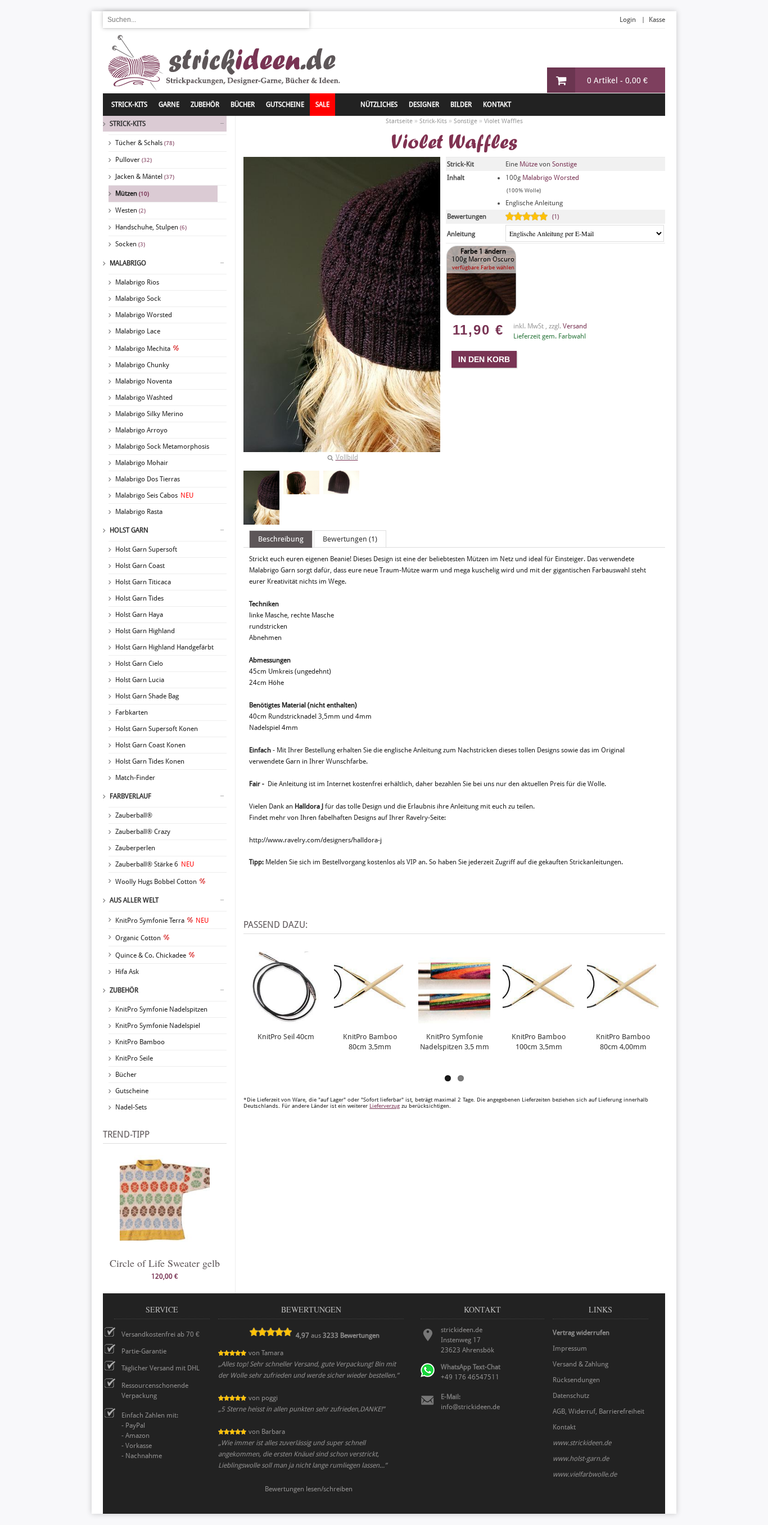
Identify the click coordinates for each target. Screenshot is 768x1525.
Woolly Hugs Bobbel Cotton (156, 882)
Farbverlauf (130, 796)
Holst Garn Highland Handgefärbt (164, 647)
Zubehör (124, 990)
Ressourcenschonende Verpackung (154, 1391)
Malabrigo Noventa (143, 381)
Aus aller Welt (134, 900)
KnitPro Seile (134, 1058)
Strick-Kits (129, 105)
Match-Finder (135, 778)
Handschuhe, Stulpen (151, 227)
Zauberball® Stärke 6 (154, 864)
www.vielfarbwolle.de (585, 1474)
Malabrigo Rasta (138, 512)
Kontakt (497, 105)
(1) (555, 216)
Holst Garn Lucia (139, 680)
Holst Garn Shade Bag (147, 696)
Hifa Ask (127, 972)
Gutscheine (131, 1091)
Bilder (461, 105)
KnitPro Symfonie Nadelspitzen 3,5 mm (454, 1041)
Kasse (657, 20)
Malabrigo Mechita (142, 349)
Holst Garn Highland (145, 631)
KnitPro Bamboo (140, 1042)
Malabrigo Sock (138, 299)
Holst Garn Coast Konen (150, 745)
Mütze (528, 164)
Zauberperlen (135, 848)
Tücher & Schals (144, 143)
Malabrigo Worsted (143, 315)
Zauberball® (133, 815)
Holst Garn (129, 530)
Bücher (126, 1075)
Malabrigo (128, 263)
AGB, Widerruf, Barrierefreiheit (598, 1411)
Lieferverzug (384, 1106)
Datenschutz (571, 1396)
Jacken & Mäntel (144, 177)
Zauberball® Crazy (142, 832)
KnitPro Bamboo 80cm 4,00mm (623, 1041)
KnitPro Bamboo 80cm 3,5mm (370, 1041)
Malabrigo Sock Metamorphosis (162, 446)
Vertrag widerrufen (581, 1333)
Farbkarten (131, 712)
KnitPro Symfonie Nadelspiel (157, 1026)
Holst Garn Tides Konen (149, 761)
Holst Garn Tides (139, 598)
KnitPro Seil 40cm (285, 1036)
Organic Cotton (138, 938)
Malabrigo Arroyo (141, 430)
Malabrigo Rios (137, 282)
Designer (424, 105)
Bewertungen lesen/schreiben (309, 1489)
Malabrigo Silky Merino (149, 414)
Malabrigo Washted (144, 397)
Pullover (133, 160)
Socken (130, 244)
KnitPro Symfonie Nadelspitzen (161, 1009)
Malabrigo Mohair (141, 463)
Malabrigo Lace (137, 331)
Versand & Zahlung (580, 1364)
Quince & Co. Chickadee (150, 955)
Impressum (570, 1348)
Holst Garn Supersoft (146, 549)
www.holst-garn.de (581, 1459)
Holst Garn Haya (139, 615)
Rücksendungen (576, 1380)
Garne (169, 105)
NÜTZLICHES (378, 105)
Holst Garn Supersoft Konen (156, 729)
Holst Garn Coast (140, 566)
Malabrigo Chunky (142, 365)
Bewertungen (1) (350, 539)
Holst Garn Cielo (139, 663)
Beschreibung (281, 539)
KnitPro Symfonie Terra (162, 920)
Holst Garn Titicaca (143, 582)
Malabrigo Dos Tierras (147, 479)
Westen (130, 210)
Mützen (132, 193)
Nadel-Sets (131, 1107)
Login (628, 20)
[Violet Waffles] (261, 498)
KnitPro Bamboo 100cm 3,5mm (539, 1041)
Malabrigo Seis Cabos (154, 495)
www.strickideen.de (582, 1443)
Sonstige (564, 164)
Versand (575, 326)
